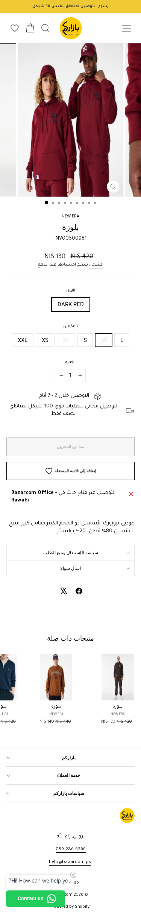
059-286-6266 (71, 849)
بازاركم (69, 757)
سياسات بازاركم (68, 793)
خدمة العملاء (68, 775)
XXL (22, 340)
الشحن (96, 265)
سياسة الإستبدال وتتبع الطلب (70, 552)
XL (66, 340)
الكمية (70, 362)
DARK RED (71, 304)
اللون (70, 291)
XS (45, 340)
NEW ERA (70, 216)
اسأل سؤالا (70, 568)
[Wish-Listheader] (14, 28)
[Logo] (70, 28)
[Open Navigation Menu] (126, 28)
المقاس (70, 326)
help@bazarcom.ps (70, 862)
